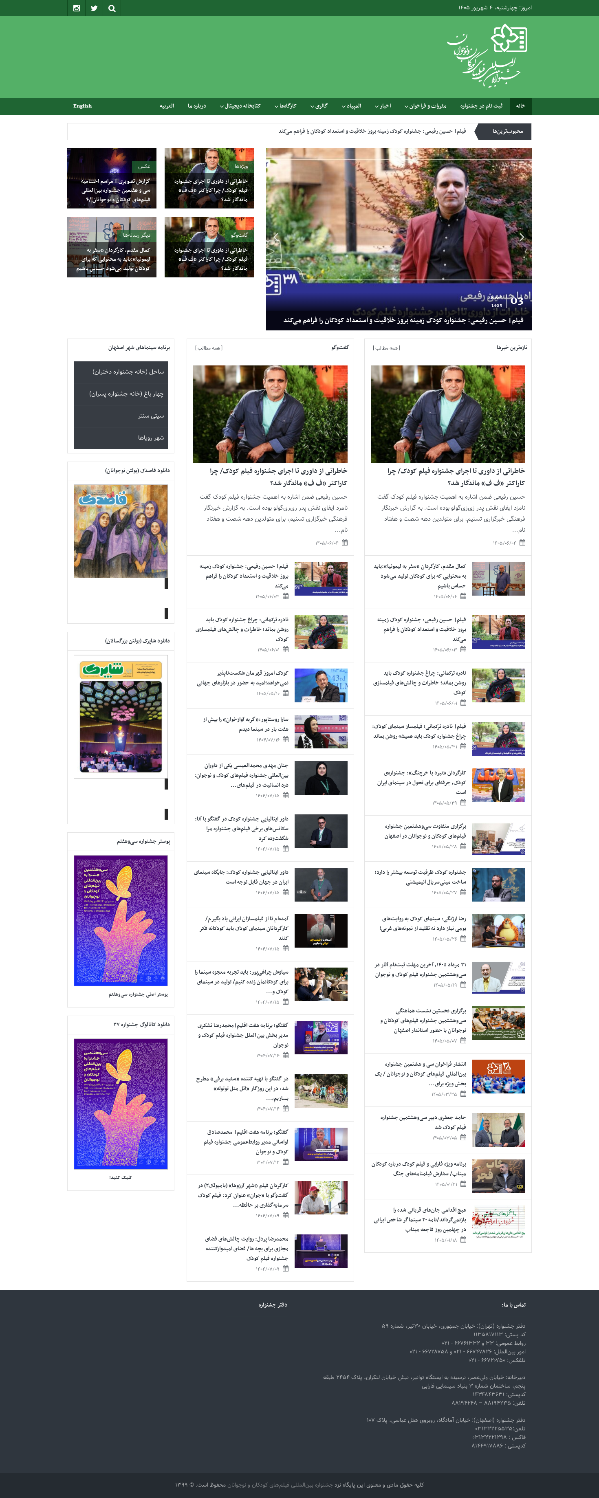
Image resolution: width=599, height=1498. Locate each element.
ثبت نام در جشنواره (481, 106)
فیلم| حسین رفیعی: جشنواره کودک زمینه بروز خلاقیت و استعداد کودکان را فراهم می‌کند (403, 320)
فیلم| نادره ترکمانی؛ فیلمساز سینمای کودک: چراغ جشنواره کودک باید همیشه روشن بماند (419, 731)
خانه (521, 106)
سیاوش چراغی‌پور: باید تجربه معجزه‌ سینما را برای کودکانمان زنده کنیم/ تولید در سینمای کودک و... (241, 982)
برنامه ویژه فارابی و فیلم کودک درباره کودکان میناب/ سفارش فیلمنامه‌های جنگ (419, 1169)
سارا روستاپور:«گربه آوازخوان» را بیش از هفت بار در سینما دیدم (245, 724)
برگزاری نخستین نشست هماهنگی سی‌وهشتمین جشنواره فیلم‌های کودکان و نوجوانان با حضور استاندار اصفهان (423, 1020)
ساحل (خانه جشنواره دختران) (128, 372)
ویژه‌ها (241, 167)
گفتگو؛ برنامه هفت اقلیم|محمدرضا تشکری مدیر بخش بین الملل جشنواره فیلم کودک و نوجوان (243, 1035)
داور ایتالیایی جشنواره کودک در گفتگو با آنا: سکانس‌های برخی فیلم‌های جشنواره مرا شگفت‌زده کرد (241, 828)
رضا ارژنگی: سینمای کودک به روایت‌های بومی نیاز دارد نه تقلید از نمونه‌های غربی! (422, 923)
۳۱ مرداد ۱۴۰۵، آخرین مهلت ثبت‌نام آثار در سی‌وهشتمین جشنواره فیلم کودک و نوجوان (420, 969)
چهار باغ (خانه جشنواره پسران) (126, 394)
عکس (144, 167)
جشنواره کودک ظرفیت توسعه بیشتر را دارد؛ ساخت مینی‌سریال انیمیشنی (420, 877)
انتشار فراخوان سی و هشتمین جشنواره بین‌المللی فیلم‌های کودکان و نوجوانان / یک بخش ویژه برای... (420, 1074)
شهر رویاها (151, 438)
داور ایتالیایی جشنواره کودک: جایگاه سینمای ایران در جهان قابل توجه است (241, 877)
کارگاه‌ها (288, 106)
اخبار (385, 106)
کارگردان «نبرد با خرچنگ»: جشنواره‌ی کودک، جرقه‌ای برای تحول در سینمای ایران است (421, 782)
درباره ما (197, 106)
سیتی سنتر (151, 416)
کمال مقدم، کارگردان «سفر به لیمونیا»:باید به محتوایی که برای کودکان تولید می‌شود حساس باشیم (113, 259)
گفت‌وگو (239, 235)
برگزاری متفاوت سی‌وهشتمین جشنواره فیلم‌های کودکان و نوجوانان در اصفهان (425, 831)
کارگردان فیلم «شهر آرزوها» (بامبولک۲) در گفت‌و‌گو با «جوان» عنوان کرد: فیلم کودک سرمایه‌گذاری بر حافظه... (243, 1195)
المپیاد (354, 106)
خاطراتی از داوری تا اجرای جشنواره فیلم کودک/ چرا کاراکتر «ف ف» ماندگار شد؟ (211, 191)
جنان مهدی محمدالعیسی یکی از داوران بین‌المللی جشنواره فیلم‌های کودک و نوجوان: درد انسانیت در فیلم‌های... (241, 775)
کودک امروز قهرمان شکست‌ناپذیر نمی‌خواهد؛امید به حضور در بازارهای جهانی (242, 678)
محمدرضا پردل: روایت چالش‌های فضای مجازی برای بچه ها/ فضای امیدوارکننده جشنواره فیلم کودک (246, 1248)
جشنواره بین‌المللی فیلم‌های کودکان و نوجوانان (280, 1485)
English (82, 106)
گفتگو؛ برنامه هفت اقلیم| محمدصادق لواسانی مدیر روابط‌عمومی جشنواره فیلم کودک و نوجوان (246, 1142)
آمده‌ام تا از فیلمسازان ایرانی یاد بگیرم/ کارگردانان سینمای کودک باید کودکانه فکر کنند (244, 928)
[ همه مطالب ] (386, 348)
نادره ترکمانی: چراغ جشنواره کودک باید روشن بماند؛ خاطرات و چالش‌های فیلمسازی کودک (370, 131)
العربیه (167, 106)
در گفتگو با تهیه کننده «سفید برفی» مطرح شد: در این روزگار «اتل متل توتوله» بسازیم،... (242, 1088)
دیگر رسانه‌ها (136, 235)
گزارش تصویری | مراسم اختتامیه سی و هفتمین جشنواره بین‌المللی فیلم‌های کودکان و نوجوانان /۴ (115, 191)
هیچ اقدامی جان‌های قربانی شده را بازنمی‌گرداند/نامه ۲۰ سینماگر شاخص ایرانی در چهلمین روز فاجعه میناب (420, 1219)
